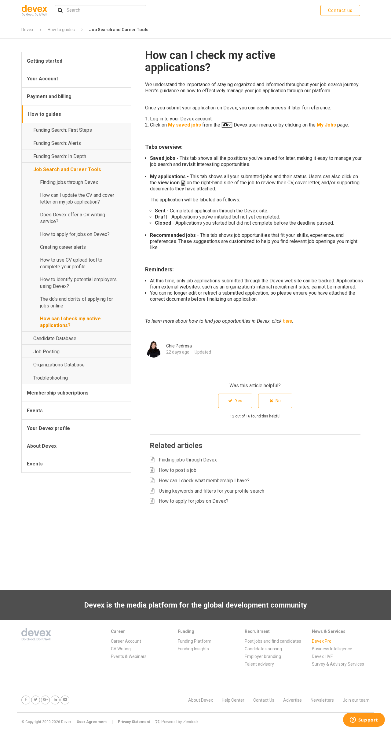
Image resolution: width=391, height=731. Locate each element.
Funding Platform (194, 641)
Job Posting (46, 351)
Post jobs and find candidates (273, 641)
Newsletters (322, 700)
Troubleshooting (50, 378)
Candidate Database (54, 338)
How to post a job (177, 470)
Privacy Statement (134, 722)
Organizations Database (59, 365)
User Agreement (92, 722)
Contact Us (263, 700)
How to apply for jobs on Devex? (75, 234)
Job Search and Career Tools (118, 29)
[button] (235, 401)
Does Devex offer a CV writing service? (72, 218)
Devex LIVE (322, 656)
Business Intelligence (332, 648)
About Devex (200, 700)
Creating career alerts (63, 247)
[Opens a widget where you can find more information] (364, 720)
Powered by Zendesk (180, 721)
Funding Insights (193, 648)
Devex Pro (321, 641)
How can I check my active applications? (70, 322)
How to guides (61, 29)
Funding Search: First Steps (62, 130)
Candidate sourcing (263, 648)
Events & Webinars (129, 656)
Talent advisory (259, 664)
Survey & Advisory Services (338, 664)
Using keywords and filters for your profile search (211, 491)
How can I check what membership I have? (204, 480)
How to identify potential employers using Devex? (78, 283)
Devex (27, 29)
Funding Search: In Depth (59, 156)
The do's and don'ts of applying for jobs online (76, 302)
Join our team (356, 700)
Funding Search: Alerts (57, 143)
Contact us (340, 10)
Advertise (292, 700)
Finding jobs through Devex (69, 182)
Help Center (233, 700)
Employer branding (263, 656)
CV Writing (121, 648)
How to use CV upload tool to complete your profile (71, 263)
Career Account (126, 641)
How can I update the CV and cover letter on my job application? (77, 198)
